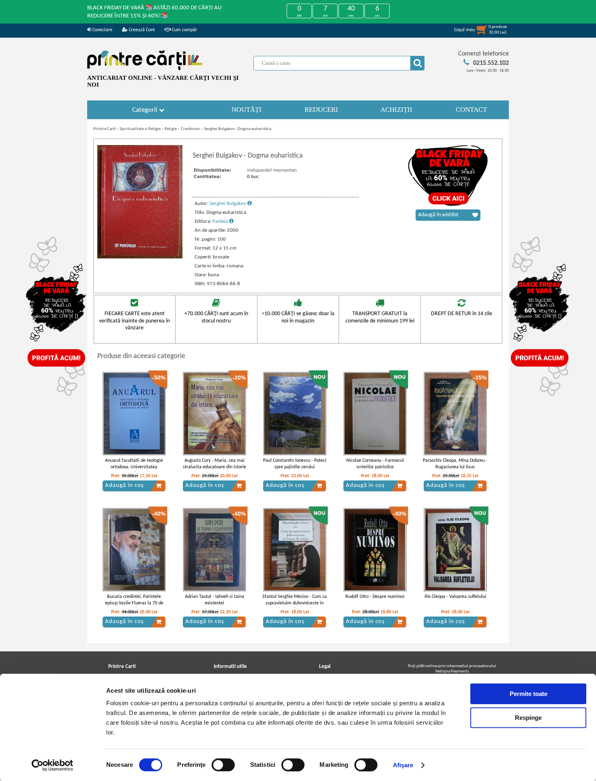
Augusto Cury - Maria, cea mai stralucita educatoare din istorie (214, 464)
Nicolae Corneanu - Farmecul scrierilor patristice (375, 464)
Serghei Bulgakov (228, 203)
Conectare (101, 30)
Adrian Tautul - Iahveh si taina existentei (214, 600)
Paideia (220, 221)
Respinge (528, 717)
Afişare (403, 765)
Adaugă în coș (124, 485)
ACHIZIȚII (396, 109)
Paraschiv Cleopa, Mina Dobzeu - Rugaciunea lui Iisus (455, 464)
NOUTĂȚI (247, 109)
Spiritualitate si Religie (140, 129)
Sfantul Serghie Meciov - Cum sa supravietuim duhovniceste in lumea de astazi (294, 603)
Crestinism (190, 129)
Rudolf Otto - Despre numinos (375, 596)
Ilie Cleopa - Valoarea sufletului (455, 596)
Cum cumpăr (184, 30)
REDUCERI (321, 109)
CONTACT (471, 109)
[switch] (223, 764)
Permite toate (528, 693)
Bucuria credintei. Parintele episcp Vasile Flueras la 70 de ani (134, 603)
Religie (171, 129)
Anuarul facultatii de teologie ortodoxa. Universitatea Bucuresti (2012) (134, 467)
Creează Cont (141, 30)
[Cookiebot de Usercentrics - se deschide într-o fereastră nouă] (52, 765)
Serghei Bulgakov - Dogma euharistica (237, 129)
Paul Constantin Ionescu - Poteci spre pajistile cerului (294, 464)
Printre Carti (104, 129)
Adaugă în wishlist (438, 215)
